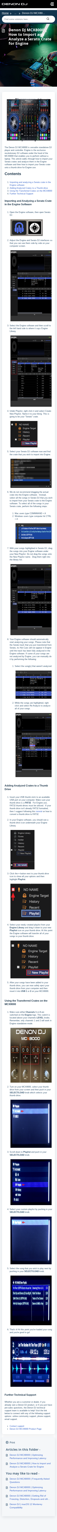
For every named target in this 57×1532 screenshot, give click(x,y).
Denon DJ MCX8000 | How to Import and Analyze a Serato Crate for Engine (30, 1465)
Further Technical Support (21, 194)
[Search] (48, 19)
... (15, 13)
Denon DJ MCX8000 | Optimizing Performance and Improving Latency (28, 1456)
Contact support (17, 1426)
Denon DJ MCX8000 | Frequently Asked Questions (30, 1480)
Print (12, 1442)
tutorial (39, 811)
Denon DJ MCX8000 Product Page (25, 1429)
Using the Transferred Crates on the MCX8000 (31, 191)
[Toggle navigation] (52, 4)
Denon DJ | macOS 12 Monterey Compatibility (26, 1506)
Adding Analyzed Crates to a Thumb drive (29, 188)
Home (5, 13)
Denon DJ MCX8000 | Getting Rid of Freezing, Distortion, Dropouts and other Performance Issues (30, 1497)
